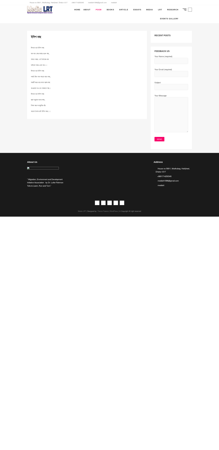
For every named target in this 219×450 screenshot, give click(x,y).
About (87, 10)
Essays (137, 10)
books (110, 10)
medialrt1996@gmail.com (97, 2)
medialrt (114, 2)
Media (149, 10)
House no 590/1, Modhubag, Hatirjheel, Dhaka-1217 (48, 2)
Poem (99, 10)
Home (77, 10)
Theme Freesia (102, 211)
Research (172, 10)
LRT (160, 10)
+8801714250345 (77, 2)
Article (123, 10)
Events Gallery (169, 19)
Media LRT (82, 211)
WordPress (114, 211)
